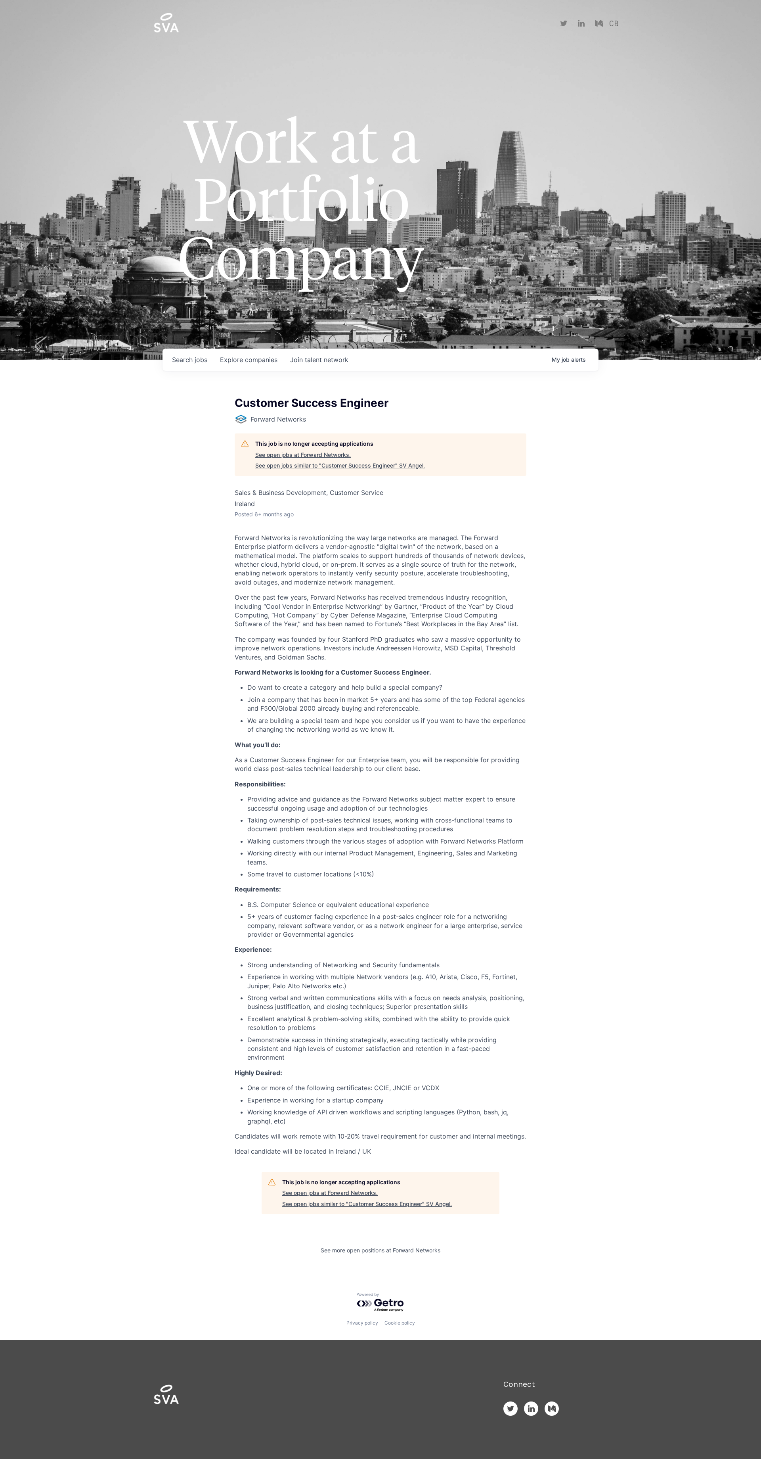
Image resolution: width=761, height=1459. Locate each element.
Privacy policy (362, 1323)
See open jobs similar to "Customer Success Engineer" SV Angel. (340, 465)
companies (248, 360)
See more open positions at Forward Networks (380, 1250)
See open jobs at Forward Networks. (303, 454)
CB (613, 24)
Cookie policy (399, 1323)
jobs (189, 360)
